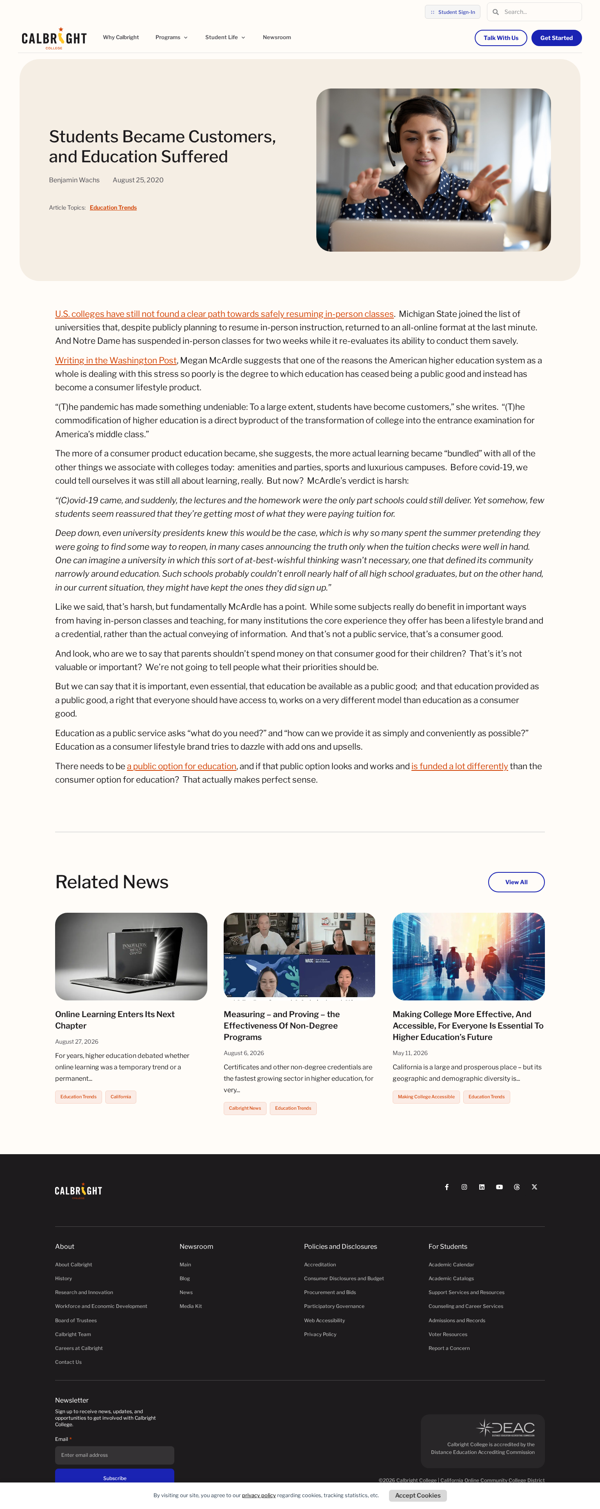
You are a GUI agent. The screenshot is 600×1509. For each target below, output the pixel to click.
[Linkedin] (485, 1190)
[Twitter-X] (538, 1190)
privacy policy (259, 1495)
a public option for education (181, 766)
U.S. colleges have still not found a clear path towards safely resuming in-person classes (224, 314)
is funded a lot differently (459, 766)
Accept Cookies (418, 1495)
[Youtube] (503, 1190)
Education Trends (113, 207)
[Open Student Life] (243, 37)
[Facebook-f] (450, 1190)
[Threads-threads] (520, 1190)
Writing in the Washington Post (116, 360)
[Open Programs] (185, 37)
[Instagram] (468, 1190)
